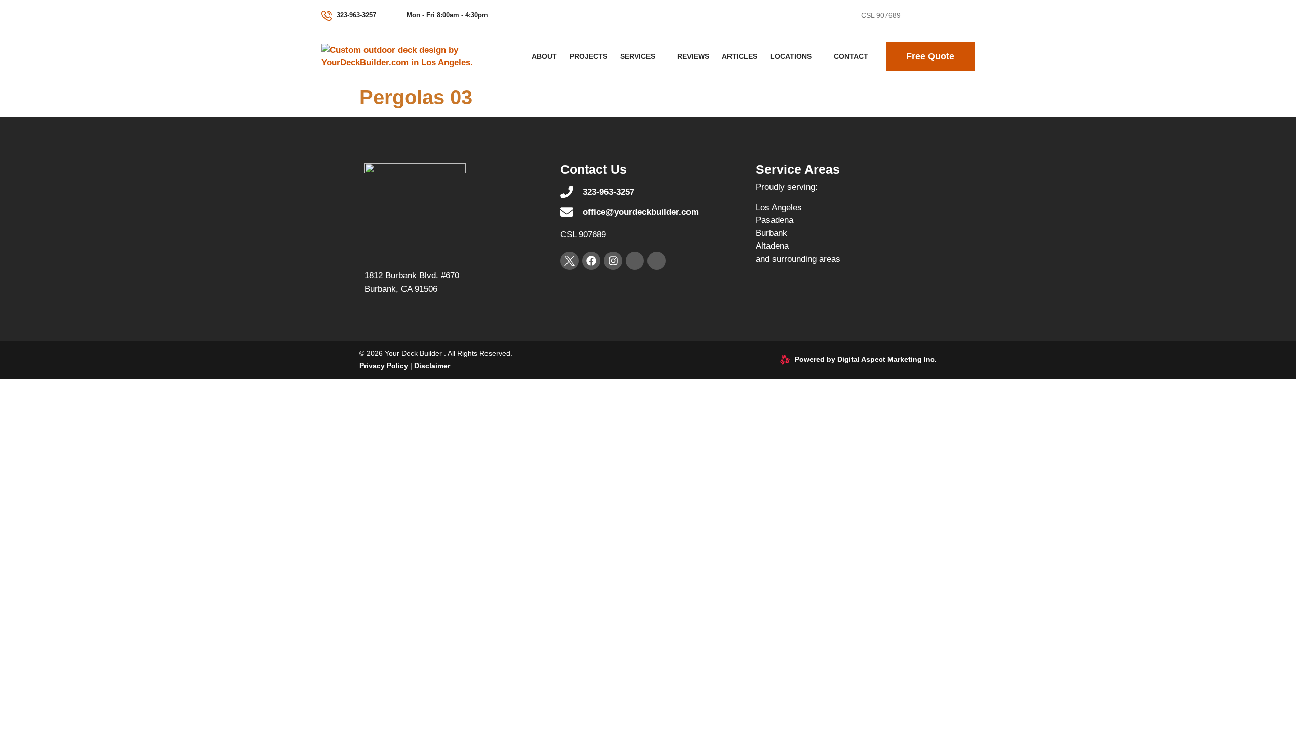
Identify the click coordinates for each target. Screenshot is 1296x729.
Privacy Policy (383, 365)
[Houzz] (656, 261)
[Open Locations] (817, 56)
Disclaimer (432, 365)
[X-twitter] (913, 16)
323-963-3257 (356, 15)
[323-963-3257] (326, 16)
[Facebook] (932, 16)
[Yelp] (969, 16)
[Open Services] (661, 56)
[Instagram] (951, 16)
